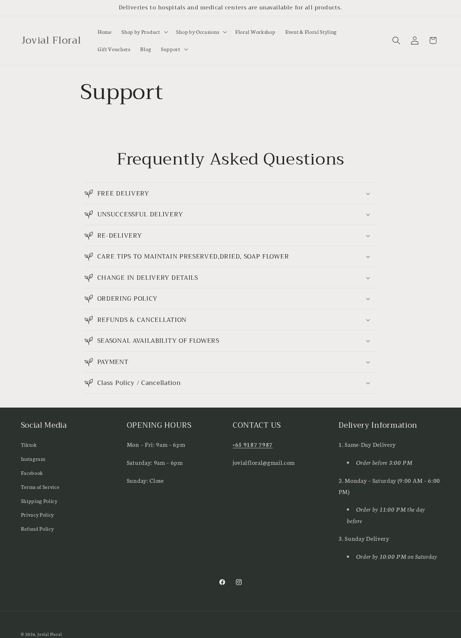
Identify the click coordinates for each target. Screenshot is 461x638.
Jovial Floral (49, 634)
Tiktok (29, 444)
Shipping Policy (39, 500)
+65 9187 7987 (253, 444)
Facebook (32, 472)
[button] (143, 32)
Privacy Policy (37, 514)
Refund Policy (37, 528)
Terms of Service (40, 486)
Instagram (33, 458)
